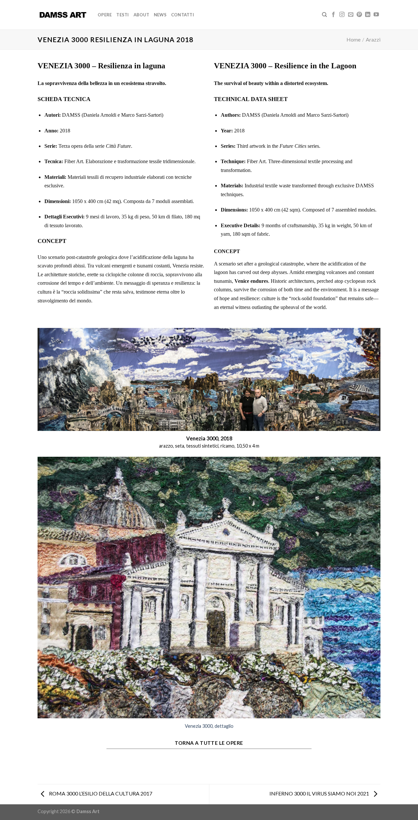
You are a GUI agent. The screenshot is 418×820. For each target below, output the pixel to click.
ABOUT (141, 14)
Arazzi (373, 39)
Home (353, 39)
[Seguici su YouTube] (376, 15)
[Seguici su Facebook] (333, 15)
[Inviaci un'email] (350, 15)
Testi (122, 14)
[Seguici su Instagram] (342, 15)
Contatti (182, 14)
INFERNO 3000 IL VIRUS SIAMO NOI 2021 (319, 793)
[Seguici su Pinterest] (359, 15)
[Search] (324, 15)
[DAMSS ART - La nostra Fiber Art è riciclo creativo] (63, 14)
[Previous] (41, 596)
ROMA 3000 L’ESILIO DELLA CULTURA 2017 (100, 793)
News (160, 14)
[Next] (377, 596)
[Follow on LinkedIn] (367, 15)
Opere (105, 14)
